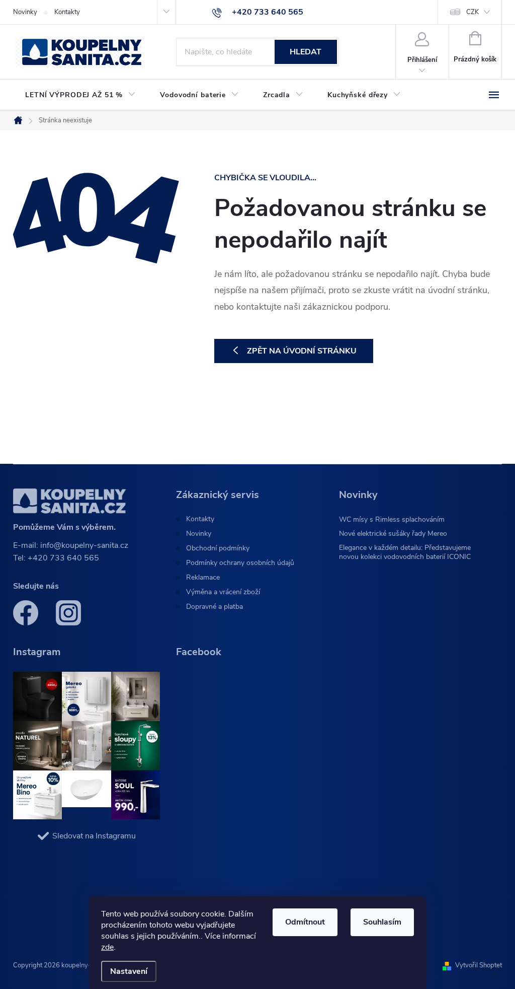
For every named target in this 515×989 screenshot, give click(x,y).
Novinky (25, 12)
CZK (472, 12)
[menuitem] (80, 95)
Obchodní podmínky (217, 548)
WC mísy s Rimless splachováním (392, 519)
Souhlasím (382, 922)
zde (107, 947)
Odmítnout (305, 922)
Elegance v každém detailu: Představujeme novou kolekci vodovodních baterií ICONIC (405, 552)
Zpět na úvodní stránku (302, 351)
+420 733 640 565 (63, 557)
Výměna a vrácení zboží (223, 592)
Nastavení (128, 971)
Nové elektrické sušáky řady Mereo (393, 533)
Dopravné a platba (214, 607)
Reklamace (203, 578)
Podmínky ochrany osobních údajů (240, 563)
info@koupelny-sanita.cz (84, 545)
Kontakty (67, 12)
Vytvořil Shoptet (478, 965)
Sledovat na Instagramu (94, 835)
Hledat (305, 51)
